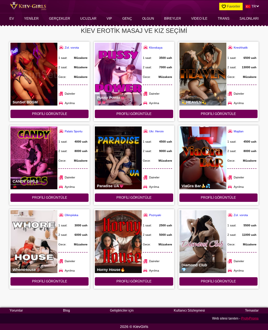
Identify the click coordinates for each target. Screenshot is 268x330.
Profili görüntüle (49, 114)
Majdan (239, 131)
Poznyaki (155, 215)
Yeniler (31, 18)
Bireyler (172, 18)
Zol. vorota (72, 47)
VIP (109, 18)
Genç (127, 18)
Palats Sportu (73, 131)
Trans (223, 18)
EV (11, 18)
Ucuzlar (88, 18)
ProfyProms (250, 318)
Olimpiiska (71, 215)
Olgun (148, 18)
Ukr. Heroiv (156, 131)
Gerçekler (59, 18)
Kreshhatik (241, 47)
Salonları (249, 18)
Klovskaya (155, 47)
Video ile (199, 18)
